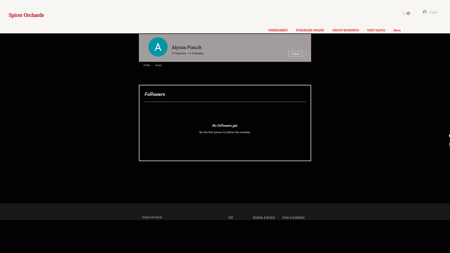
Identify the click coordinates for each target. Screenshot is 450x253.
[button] (406, 13)
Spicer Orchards (26, 15)
